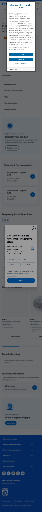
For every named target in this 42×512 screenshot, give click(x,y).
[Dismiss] (33, 228)
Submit (20, 280)
